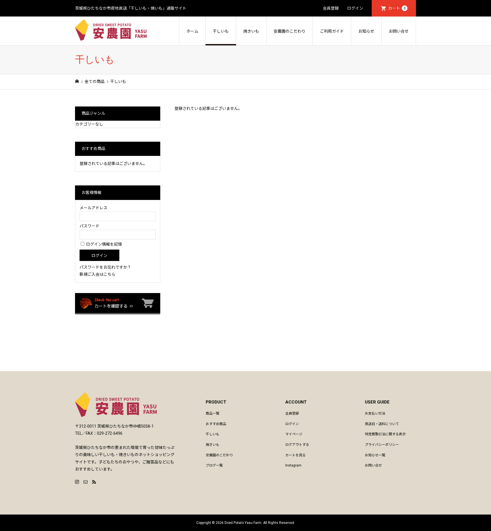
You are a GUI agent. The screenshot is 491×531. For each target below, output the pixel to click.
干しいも (221, 31)
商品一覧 (212, 413)
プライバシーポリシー (382, 445)
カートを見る (295, 455)
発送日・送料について (382, 424)
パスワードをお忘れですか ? (105, 267)
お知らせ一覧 (375, 455)
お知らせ (366, 31)
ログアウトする (297, 445)
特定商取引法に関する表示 (385, 434)
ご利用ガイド (332, 31)
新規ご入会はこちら (97, 274)
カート (397, 8)
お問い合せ (399, 31)
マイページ (293, 434)
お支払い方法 (375, 413)
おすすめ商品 (216, 424)
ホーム (192, 31)
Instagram (293, 465)
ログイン (355, 8)
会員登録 (331, 8)
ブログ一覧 (214, 465)
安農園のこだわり (289, 31)
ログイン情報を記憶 (103, 244)
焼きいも (251, 31)
